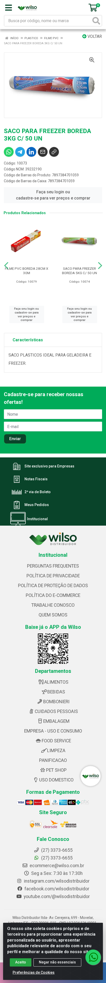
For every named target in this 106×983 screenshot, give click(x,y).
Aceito (20, 962)
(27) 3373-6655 (56, 857)
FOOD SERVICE (56, 740)
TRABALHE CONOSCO (53, 605)
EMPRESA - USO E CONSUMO (53, 731)
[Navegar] (6, 266)
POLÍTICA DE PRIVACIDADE (53, 575)
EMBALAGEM (56, 721)
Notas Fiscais (36, 479)
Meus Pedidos (36, 505)
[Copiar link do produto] (54, 152)
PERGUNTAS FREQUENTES (53, 566)
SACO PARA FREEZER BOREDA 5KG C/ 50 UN (79, 270)
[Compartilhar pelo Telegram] (20, 152)
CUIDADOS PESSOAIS (56, 711)
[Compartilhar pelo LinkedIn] (31, 152)
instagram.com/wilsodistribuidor (56, 881)
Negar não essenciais (57, 962)
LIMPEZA (56, 750)
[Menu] (8, 7)
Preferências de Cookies (34, 972)
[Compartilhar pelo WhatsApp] (9, 152)
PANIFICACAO (53, 760)
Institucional (37, 519)
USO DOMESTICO (56, 779)
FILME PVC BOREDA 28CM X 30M (26, 270)
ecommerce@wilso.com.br (56, 865)
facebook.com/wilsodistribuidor (56, 888)
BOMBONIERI (56, 701)
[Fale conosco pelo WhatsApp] (93, 957)
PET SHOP (56, 770)
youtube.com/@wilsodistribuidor (56, 896)
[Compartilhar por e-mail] (43, 152)
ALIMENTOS (56, 682)
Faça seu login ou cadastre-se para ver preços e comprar (53, 195)
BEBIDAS (56, 691)
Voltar (94, 36)
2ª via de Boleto (37, 492)
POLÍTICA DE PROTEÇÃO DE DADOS (53, 585)
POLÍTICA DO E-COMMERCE (53, 595)
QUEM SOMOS (53, 614)
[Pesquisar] (96, 20)
